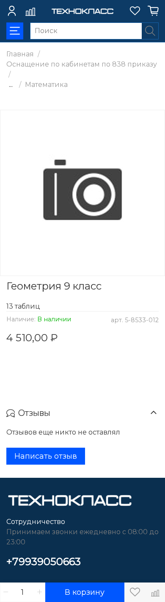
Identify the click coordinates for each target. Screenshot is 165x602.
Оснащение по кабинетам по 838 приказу (81, 64)
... (11, 85)
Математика (46, 85)
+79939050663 (43, 561)
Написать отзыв (45, 456)
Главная (20, 54)
